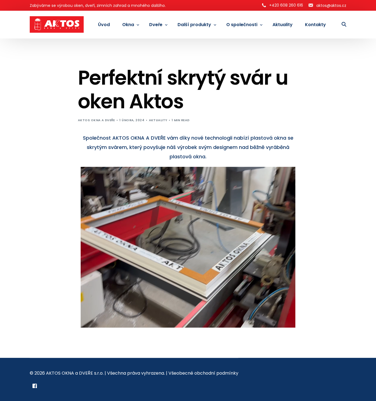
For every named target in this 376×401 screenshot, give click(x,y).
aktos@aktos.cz (331, 5)
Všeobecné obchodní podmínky (203, 373)
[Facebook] (35, 386)
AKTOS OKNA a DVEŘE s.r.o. (74, 373)
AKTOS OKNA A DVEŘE (96, 120)
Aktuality (158, 120)
